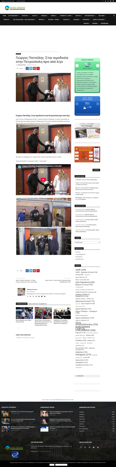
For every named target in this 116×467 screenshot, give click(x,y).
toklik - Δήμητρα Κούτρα (86, 272)
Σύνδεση (78, 252)
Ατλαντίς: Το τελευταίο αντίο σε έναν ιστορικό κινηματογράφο (87, 193)
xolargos (87, 274)
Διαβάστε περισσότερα (61, 464)
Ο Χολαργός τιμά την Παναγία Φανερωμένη (86, 179)
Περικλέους (80, 345)
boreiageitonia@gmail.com (44, 451)
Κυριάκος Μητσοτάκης (92, 332)
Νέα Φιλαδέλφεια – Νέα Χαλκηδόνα (23, 19)
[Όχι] (114, 464)
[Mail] (108, 1)
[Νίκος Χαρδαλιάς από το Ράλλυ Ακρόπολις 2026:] (24, 313)
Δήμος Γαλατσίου (80, 306)
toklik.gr (79, 274)
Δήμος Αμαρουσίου (88, 303)
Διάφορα (86, 23)
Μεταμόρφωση (89, 15)
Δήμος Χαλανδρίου (85, 318)
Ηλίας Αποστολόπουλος (87, 323)
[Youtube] (113, 1)
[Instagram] (105, 1)
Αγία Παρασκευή (13, 15)
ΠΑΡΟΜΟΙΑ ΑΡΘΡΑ (22, 303)
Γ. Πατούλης (79, 287)
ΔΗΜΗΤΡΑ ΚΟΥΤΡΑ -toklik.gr (86, 292)
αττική (94, 355)
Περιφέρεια (86, 19)
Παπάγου (91, 340)
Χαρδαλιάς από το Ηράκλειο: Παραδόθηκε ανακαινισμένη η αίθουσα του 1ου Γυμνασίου (61, 322)
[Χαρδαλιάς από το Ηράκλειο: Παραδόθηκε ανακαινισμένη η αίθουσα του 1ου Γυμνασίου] (62, 313)
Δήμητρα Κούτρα (22, 64)
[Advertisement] (58, 37)
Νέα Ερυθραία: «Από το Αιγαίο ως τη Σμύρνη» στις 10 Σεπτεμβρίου (87, 198)
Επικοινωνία (104, 23)
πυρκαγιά (78, 367)
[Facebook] (103, 1)
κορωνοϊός (82, 360)
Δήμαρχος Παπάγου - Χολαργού (85, 298)
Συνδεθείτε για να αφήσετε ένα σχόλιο (25, 337)
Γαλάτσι (34, 15)
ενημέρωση (79, 357)
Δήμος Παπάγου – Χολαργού (86, 312)
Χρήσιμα (94, 23)
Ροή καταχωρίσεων (80, 254)
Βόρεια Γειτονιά (84, 284)
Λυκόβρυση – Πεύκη (65, 15)
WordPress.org (79, 259)
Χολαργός (66, 19)
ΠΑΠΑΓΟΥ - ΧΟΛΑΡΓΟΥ (88, 337)
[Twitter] (110, 1)
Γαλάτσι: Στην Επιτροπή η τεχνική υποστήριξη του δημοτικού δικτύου (87, 183)
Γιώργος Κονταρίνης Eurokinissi (84, 289)
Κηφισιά (53, 15)
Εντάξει (52, 464)
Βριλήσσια (25, 15)
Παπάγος (6, 19)
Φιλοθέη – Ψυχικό (53, 19)
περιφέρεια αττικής (84, 365)
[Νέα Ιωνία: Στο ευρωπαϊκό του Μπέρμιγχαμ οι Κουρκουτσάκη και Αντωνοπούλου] (5, 429)
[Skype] (39, 296)
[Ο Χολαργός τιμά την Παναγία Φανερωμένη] (5, 413)
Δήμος (78, 303)
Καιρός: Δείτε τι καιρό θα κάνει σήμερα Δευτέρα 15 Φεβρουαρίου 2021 (58, 281)
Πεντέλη (41, 19)
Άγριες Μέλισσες (81, 277)
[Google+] (31, 296)
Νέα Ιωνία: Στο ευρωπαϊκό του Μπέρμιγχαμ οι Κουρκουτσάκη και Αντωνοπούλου (87, 188)
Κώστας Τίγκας (80, 335)
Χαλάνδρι (76, 19)
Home (4, 15)
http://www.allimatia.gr (31, 291)
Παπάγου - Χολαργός (81, 343)
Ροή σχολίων (79, 256)
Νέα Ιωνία (101, 15)
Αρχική (17, 51)
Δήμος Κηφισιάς (83, 309)
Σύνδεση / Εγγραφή (21, 1)
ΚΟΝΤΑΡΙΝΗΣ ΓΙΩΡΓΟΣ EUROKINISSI (85, 328)
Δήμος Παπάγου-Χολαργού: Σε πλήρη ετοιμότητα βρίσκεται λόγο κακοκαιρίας (26, 281)
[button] (114, 16)
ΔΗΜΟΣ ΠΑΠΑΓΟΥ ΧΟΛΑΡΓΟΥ (83, 295)
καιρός (86, 357)
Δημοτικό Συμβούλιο (82, 320)
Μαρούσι (78, 15)
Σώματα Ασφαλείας (98, 19)
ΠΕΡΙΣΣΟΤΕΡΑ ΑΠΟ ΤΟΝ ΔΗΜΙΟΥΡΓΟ (37, 303)
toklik (81, 270)
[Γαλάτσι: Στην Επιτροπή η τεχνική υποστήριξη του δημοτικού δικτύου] (5, 421)
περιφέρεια (82, 362)
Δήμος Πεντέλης (82, 315)
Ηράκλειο (44, 15)
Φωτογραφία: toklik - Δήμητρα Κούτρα (85, 348)
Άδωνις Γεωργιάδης (82, 279)
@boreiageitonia (67, 399)
